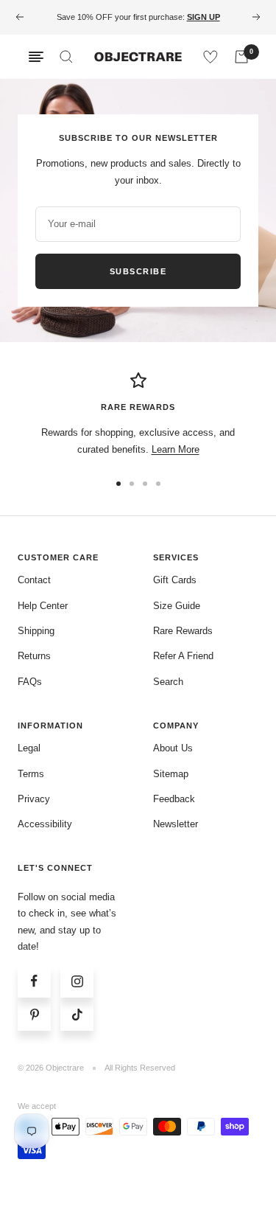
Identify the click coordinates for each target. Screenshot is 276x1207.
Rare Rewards (183, 630)
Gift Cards (175, 579)
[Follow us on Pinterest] (34, 1014)
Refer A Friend (183, 655)
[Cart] (241, 56)
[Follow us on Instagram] (76, 981)
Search (168, 681)
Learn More (175, 449)
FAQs (30, 681)
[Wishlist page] (210, 57)
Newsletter (175, 823)
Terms (31, 773)
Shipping (36, 630)
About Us (173, 748)
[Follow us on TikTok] (76, 1014)
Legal (29, 748)
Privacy (34, 798)
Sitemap (170, 773)
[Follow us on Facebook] (34, 981)
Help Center (43, 605)
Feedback (174, 798)
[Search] (66, 56)
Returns (34, 655)
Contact (34, 579)
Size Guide (176, 605)
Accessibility (45, 823)
